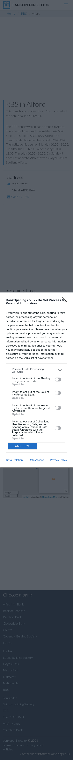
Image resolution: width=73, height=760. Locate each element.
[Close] (65, 300)
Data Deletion (14, 459)
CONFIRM (22, 445)
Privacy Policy (58, 459)
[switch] (58, 379)
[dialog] (36, 380)
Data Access (36, 459)
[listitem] (36, 370)
